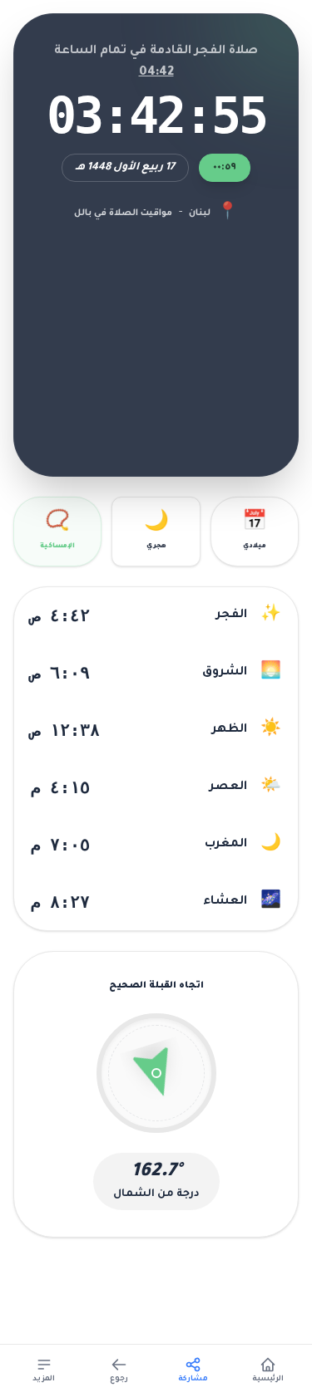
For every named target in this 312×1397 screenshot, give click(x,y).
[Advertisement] (156, 337)
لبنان (199, 213)
